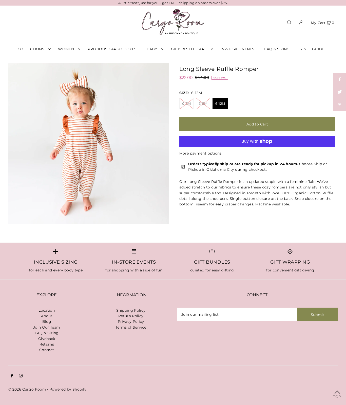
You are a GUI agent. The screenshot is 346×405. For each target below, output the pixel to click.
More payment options (200, 153)
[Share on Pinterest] (339, 104)
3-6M (203, 103)
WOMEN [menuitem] (66, 49)
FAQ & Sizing (47, 333)
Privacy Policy (131, 321)
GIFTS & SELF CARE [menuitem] (189, 49)
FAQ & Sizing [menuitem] (277, 49)
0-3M (186, 103)
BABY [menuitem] (152, 49)
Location (47, 310)
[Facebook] (12, 376)
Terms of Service (131, 327)
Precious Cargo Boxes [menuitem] (112, 49)
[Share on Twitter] (339, 92)
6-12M (220, 103)
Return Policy (131, 316)
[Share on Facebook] (339, 79)
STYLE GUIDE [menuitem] (312, 49)
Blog (46, 321)
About (46, 316)
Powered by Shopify (67, 389)
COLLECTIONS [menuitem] (31, 49)
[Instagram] (21, 376)
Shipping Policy (130, 310)
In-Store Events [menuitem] (237, 49)
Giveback (46, 338)
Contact (46, 350)
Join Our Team (46, 327)
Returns (47, 344)
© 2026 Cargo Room (27, 389)
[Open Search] (289, 22)
